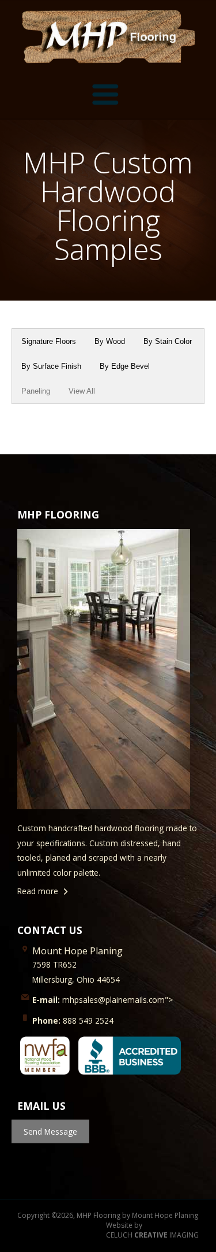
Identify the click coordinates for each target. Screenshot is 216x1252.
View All (82, 391)
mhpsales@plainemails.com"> (102, 999)
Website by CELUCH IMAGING (152, 1230)
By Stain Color (167, 341)
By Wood (109, 341)
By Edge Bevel (125, 366)
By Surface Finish (51, 366)
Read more (37, 891)
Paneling (35, 391)
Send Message (50, 1131)
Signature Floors (48, 341)
